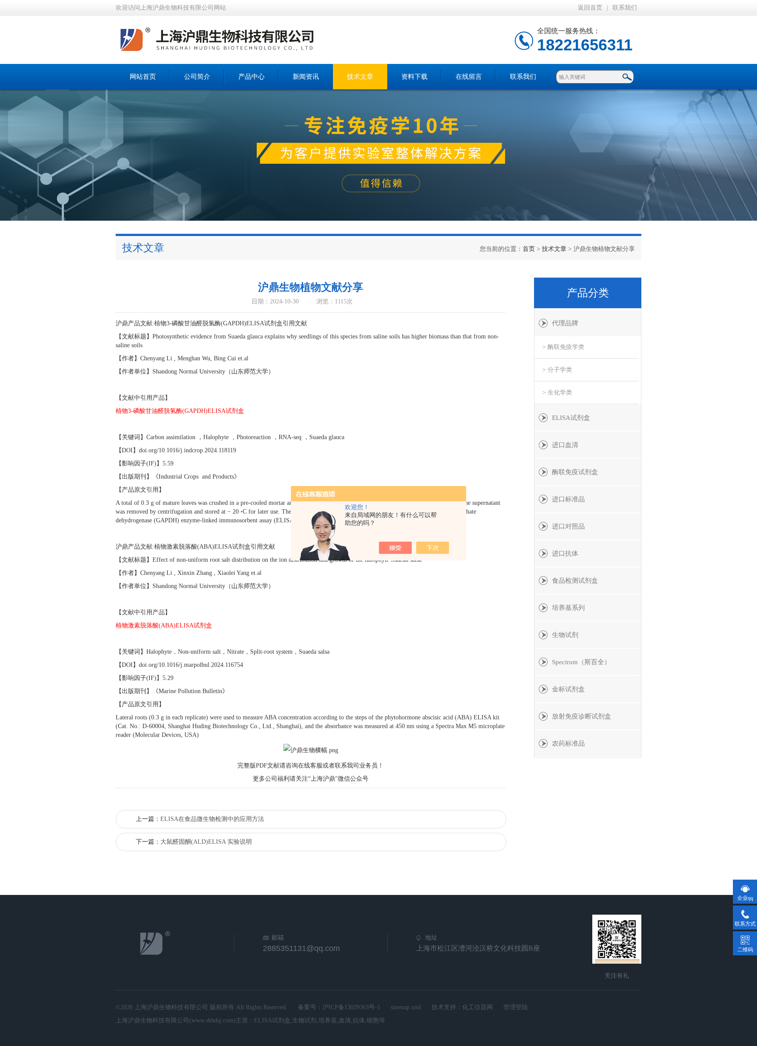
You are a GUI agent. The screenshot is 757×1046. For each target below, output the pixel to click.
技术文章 (360, 76)
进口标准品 (568, 499)
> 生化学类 (557, 392)
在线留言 (469, 76)
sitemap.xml (406, 1007)
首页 (529, 249)
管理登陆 (515, 1007)
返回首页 (590, 7)
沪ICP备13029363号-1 (351, 1007)
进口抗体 (565, 553)
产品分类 (588, 293)
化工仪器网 (477, 1007)
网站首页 (143, 76)
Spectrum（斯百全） (581, 662)
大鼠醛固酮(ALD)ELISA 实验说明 (206, 841)
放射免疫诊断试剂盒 (581, 716)
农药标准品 (568, 743)
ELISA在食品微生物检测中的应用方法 (212, 819)
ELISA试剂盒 (571, 417)
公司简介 (197, 76)
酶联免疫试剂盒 (575, 471)
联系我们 (624, 7)
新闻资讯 (306, 76)
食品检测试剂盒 (575, 580)
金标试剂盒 (568, 689)
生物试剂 (565, 634)
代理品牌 (565, 323)
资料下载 (414, 76)
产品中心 (251, 76)
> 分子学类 (557, 369)
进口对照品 (568, 526)
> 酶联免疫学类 (563, 347)
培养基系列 (568, 607)
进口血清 (565, 444)
